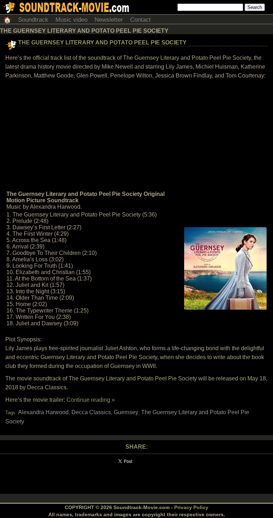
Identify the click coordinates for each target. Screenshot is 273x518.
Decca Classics (91, 412)
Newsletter (109, 19)
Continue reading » (90, 400)
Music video (71, 19)
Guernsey (126, 412)
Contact (140, 19)
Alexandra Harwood (43, 412)
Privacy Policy (191, 507)
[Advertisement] (136, 135)
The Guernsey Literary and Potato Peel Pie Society (102, 42)
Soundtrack (33, 19)
